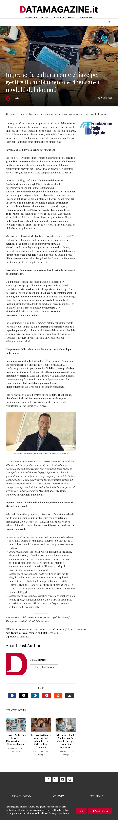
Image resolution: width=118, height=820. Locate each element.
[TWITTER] (23, 695)
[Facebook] (48, 779)
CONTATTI (59, 796)
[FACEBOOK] (12, 695)
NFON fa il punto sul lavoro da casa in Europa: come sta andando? (65, 741)
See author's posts (44, 667)
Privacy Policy (100, 811)
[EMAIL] (69, 695)
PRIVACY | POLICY (21, 796)
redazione (38, 659)
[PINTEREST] (46, 695)
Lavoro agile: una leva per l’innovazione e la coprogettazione (16, 739)
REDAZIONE (96, 796)
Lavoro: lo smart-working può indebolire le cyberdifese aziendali (41, 741)
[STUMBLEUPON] (58, 695)
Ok (81, 811)
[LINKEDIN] (35, 695)
